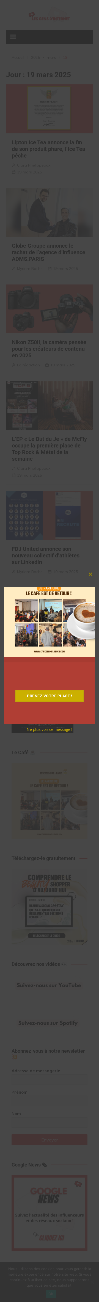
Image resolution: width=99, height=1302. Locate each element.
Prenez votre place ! (49, 696)
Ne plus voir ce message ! (49, 729)
